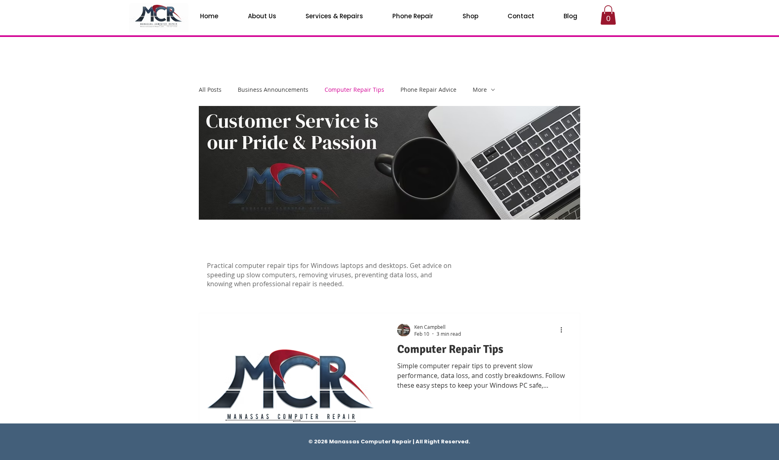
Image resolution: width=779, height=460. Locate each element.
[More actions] (564, 330)
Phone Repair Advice (428, 89)
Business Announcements (273, 89)
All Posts (210, 89)
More (480, 89)
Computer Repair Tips (354, 89)
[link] (608, 15)
